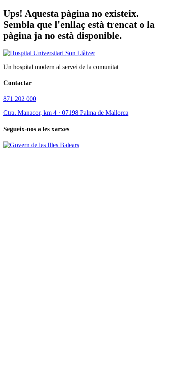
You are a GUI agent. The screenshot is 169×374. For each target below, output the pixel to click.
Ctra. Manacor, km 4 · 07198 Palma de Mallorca (65, 112)
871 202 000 (19, 98)
